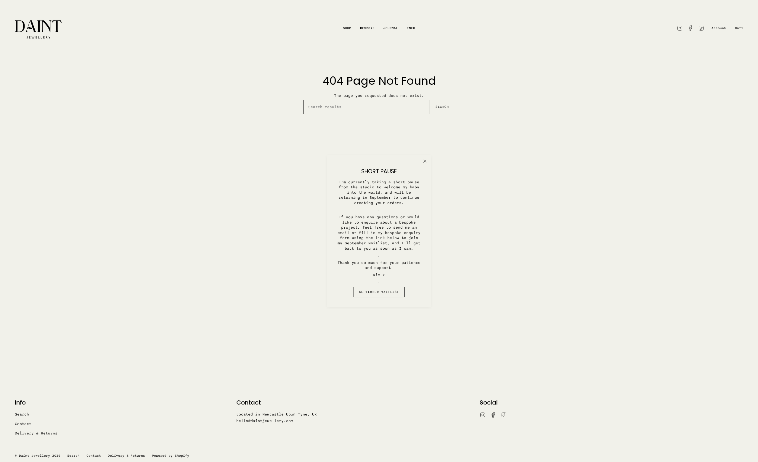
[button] (347, 28)
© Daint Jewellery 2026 (37, 456)
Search (442, 107)
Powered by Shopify (170, 456)
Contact (23, 423)
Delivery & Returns (36, 433)
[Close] (425, 161)
